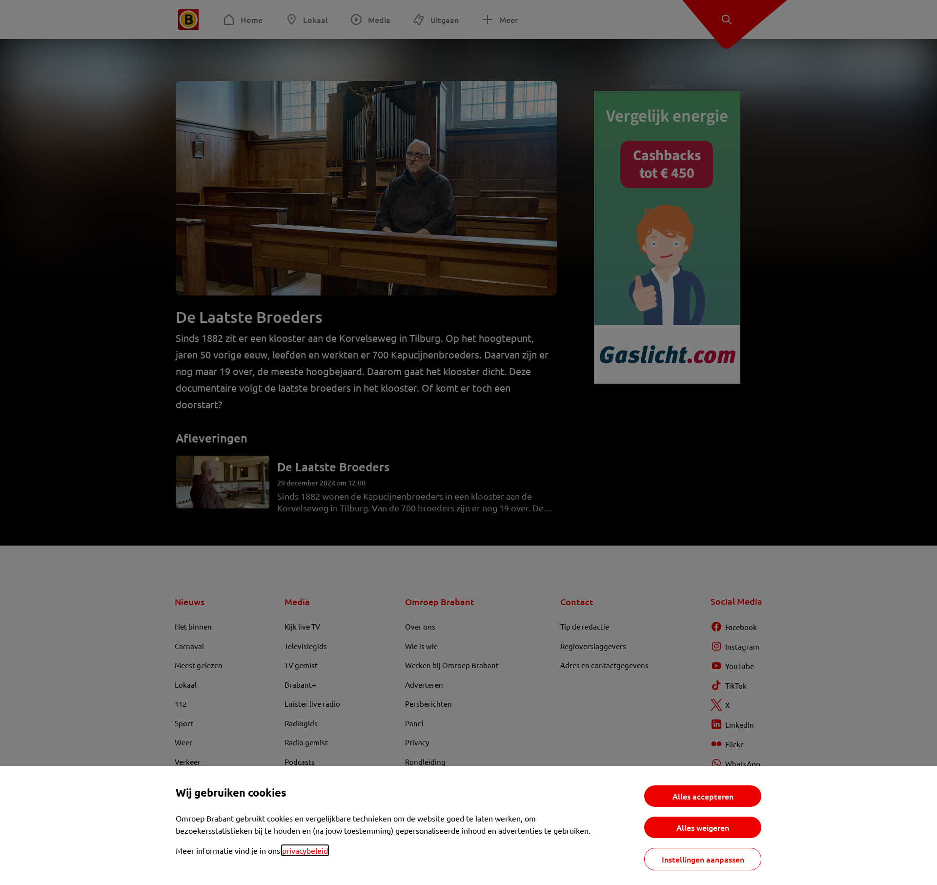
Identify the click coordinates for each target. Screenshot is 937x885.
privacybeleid (305, 850)
